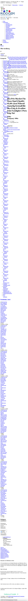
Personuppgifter (9, 24)
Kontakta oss (5, 42)
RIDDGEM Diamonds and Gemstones (16, 596)
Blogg (4, 40)
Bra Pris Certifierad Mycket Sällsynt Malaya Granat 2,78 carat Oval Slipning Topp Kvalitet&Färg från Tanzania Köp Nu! (4, 427)
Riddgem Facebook (10, 36)
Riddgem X (8, 38)
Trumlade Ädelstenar (6, 284)
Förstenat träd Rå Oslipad (5, 129)
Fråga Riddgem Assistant (12, 127)
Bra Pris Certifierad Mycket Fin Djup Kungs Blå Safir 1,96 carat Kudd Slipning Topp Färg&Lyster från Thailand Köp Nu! (3, 368)
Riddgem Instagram (10, 37)
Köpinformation (9, 30)
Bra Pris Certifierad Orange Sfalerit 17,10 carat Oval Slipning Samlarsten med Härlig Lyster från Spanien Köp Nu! (4, 317)
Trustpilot (21, 594)
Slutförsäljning (7, 292)
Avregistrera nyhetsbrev (10, 28)
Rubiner (6, 62)
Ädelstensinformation (7, 293)
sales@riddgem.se (7, 537)
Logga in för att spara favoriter (13, 129)
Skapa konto (15, 5)
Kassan (2, 45)
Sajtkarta (7, 27)
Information (5, 22)
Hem (4, 21)
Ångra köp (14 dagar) (10, 34)
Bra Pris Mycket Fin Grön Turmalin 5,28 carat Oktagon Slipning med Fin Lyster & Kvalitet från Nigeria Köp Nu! (4, 342)
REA (4, 294)
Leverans (8, 23)
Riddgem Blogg (4, 553)
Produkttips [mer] (5, 299)
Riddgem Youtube (9, 35)
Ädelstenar (7, 65)
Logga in (21, 5)
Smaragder (6, 64)
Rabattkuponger (9, 29)
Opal (15, 94)
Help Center (8, 31)
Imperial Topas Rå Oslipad (5, 140)
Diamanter (6, 60)
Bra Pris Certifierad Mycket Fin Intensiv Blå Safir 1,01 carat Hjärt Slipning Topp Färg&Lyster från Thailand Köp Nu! (4, 453)
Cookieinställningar (10, 33)
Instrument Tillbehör (6, 290)
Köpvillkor (8, 25)
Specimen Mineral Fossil (5, 287)
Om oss (4, 41)
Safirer (5, 63)
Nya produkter (5, 296)
